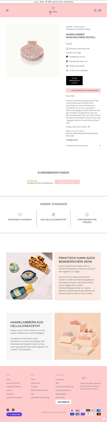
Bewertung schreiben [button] (67, 182)
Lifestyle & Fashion (13, 386)
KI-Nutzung (60, 397)
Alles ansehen (79, 27)
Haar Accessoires (13, 383)
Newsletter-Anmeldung (40, 397)
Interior (9, 390)
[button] (95, 10)
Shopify (63, 412)
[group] (53, 2)
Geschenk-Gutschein (14, 397)
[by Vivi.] (53, 10)
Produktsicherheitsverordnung (77, 145)
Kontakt (34, 386)
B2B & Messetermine (39, 390)
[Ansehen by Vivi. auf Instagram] (7, 409)
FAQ (32, 394)
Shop (8, 375)
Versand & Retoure (63, 390)
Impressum (60, 379)
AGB (57, 383)
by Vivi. (48, 412)
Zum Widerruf (63, 402)
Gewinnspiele (61, 394)
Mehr (33, 375)
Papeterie (10, 394)
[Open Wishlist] (104, 419)
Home (33, 379)
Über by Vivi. (36, 383)
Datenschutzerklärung (64, 386)
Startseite (69, 27)
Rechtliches (60, 375)
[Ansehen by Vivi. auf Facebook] (13, 409)
